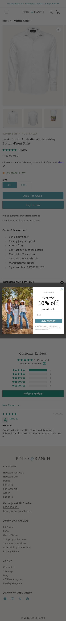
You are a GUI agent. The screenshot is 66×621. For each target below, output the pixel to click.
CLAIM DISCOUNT (48, 321)
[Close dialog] (62, 289)
